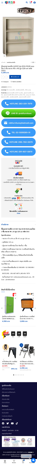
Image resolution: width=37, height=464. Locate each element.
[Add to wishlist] (15, 295)
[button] (15, 298)
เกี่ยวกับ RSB (5, 399)
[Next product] (35, 62)
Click (18, 213)
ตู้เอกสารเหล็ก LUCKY (25, 97)
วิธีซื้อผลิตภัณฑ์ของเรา (8, 389)
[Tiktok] (17, 423)
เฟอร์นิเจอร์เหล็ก (11, 62)
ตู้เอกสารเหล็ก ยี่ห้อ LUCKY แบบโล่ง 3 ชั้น (14, 95)
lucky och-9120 (30, 95)
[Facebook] (3, 423)
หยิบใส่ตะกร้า (16, 77)
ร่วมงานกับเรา (6, 402)
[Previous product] (31, 62)
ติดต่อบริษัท (5, 413)
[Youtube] (12, 423)
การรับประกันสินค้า (7, 416)
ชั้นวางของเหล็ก (11, 90)
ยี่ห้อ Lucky (28, 90)
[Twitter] (7, 423)
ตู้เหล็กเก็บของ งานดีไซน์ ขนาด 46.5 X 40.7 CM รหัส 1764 (27, 319)
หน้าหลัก (3, 62)
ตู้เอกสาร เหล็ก (5, 97)
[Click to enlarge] (4, 56)
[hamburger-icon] (2, 2)
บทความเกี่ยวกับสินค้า (8, 409)
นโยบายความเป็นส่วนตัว (8, 392)
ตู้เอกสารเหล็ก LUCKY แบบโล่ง (15, 93)
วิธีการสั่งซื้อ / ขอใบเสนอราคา (18, 211)
